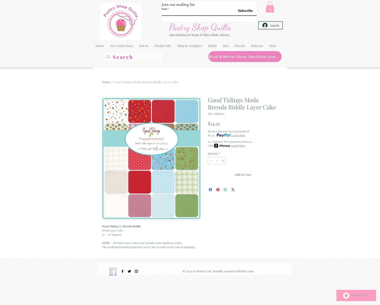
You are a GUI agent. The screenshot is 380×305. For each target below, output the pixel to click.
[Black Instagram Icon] (136, 271)
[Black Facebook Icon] (122, 271)
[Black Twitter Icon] (129, 271)
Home (106, 82)
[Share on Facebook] (210, 189)
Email (164, 9)
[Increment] (222, 160)
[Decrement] (210, 160)
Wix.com (248, 271)
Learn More (238, 135)
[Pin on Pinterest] (218, 189)
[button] (270, 7)
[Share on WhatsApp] (225, 189)
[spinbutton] (216, 160)
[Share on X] (233, 189)
